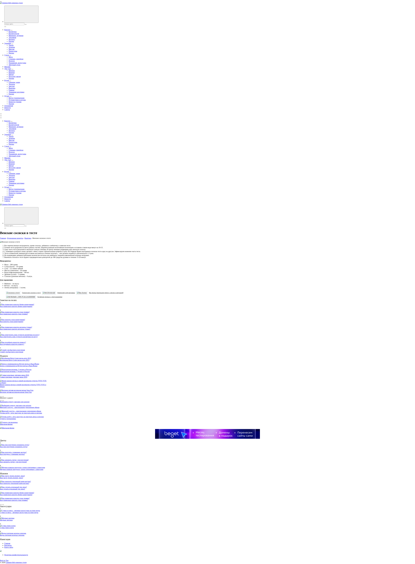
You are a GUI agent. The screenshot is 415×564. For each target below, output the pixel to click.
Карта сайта (8, 547)
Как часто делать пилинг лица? (11, 478)
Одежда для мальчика (8, 419)
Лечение (12, 47)
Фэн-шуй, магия (15, 76)
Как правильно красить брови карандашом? (16, 306)
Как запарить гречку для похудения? (13, 462)
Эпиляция (12, 37)
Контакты (8, 545)
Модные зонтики (6, 520)
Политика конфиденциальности (16, 555)
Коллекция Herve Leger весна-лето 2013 (14, 360)
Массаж (11, 49)
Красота (7, 30)
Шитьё (11, 74)
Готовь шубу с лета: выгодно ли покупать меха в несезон (21, 413)
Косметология (14, 34)
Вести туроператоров (16, 98)
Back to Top (4, 560)
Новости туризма (15, 102)
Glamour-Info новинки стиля (16, 562)
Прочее (11, 41)
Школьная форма (6, 424)
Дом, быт (7, 69)
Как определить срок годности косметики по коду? (19, 337)
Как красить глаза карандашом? (11, 321)
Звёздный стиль (14, 65)
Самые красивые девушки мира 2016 (13, 377)
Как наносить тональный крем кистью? (14, 483)
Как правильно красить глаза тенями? (14, 314)
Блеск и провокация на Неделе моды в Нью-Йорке (18, 366)
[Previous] (1, 396)
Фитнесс (12, 39)
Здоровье (7, 43)
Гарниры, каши (14, 82)
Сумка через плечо (7, 528)
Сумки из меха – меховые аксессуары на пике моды (19, 512)
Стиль (6, 55)
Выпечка (12, 88)
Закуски (12, 86)
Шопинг (12, 71)
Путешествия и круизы (17, 100)
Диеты (11, 45)
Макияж (7, 67)
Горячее (11, 90)
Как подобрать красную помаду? (12, 344)
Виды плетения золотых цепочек (12, 535)
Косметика (13, 32)
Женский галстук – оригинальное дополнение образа (19, 407)
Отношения (8, 106)
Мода (11, 57)
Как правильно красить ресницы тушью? (15, 329)
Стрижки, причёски (16, 59)
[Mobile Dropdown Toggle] (11, 30)
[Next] (3, 396)
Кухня (6, 80)
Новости (7, 108)
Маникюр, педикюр (16, 35)
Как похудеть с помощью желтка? (12, 454)
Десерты (12, 84)
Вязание (12, 73)
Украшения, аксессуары (17, 63)
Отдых (6, 96)
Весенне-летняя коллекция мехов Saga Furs (16, 392)
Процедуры (13, 51)
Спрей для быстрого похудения (11, 352)
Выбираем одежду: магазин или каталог (15, 402)
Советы (7, 110)
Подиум (12, 61)
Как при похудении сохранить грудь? (14, 447)
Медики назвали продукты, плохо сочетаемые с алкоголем (21, 469)
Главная (7, 543)
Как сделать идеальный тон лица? (12, 489)
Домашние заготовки (16, 92)
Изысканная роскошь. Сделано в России (15, 371)
